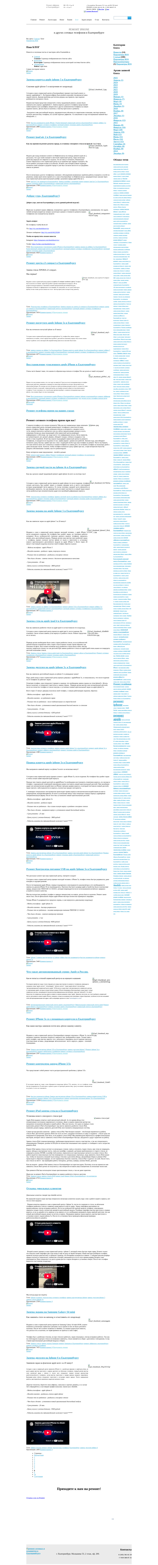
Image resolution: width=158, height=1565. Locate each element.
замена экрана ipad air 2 (124, 332)
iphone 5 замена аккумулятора (121, 812)
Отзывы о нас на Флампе (35, 1498)
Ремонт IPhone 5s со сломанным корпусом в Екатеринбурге (61, 1019)
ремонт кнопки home (120, 355)
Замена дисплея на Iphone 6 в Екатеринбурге (52, 1357)
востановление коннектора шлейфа (122, 582)
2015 (115, 123)
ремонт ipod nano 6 (123, 790)
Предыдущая (39, 1455)
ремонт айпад (116, 280)
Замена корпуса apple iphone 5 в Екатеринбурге (54, 79)
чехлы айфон (127, 230)
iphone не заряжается (126, 904)
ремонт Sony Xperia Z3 (119, 270)
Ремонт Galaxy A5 (124, 320)
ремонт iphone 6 (118, 240)
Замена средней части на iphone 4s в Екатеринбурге (56, 467)
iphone (115, 646)
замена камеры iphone (118, 767)
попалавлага (126, 216)
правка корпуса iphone (119, 171)
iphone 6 (128, 892)
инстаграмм (116, 821)
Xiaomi (69, 20)
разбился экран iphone (119, 523)
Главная (33, 20)
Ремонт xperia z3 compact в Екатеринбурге (51, 263)
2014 (115, 151)
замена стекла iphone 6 (119, 410)
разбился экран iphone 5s (119, 254)
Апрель (118, 80)
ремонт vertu (116, 866)
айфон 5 (122, 360)
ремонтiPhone (116, 339)
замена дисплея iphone (118, 500)
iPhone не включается (118, 398)
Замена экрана (120, 656)
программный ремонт (118, 686)
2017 (115, 113)
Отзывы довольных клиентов (43, 1188)
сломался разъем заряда (119, 199)
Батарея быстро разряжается (120, 594)
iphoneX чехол (123, 611)
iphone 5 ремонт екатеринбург (120, 251)
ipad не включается (124, 469)
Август (118, 141)
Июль (118, 139)
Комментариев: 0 (46, 127)
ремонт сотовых (125, 174)
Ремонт (42, 20)
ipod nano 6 (127, 337)
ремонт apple (118, 717)
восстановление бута (118, 514)
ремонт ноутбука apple (124, 864)
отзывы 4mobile (126, 762)
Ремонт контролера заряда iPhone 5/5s (48, 1063)
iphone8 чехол (127, 530)
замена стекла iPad (125, 535)
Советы (129, 696)
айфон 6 (126, 507)
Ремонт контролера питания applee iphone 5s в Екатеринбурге (122, 493)
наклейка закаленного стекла (120, 388)
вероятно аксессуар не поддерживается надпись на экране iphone (122, 186)
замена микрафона (119, 741)
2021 (115, 89)
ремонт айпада (125, 445)
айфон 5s (116, 469)
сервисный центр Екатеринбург (121, 285)
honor (125, 450)
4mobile (117, 885)
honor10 (120, 518)
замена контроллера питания (120, 166)
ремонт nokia (123, 429)
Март (117, 101)
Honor (62, 20)
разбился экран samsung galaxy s (121, 883)
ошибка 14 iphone (125, 268)
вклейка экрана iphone (123, 608)
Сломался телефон (122, 599)
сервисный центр (117, 613)
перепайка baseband (122, 750)
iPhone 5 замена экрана (125, 670)
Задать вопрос (87, 20)
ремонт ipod (116, 845)
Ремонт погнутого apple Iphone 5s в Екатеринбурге (55, 322)
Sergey (28, 73)
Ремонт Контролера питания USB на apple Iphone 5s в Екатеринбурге (66, 869)
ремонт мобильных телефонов (121, 249)
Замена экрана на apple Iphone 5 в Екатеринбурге (55, 511)
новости (115, 549)
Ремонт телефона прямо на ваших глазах (50, 410)
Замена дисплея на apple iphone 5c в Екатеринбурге (56, 667)
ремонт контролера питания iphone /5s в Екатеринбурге (121, 859)
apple (120, 823)
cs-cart (118, 173)
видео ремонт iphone (122, 405)
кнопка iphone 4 (117, 176)
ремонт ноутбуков (122, 237)
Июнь (117, 104)
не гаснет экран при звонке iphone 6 (122, 197)
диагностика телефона (119, 850)
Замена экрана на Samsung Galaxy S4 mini (50, 1312)
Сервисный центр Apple (119, 214)
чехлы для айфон (122, 282)
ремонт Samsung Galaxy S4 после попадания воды (122, 805)
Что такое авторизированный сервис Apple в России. (57, 971)
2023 (115, 85)
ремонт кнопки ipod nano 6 (120, 344)
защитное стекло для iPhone (120, 672)
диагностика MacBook (118, 509)
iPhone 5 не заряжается (123, 478)
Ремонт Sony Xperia (118, 871)
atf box (115, 353)
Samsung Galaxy (121, 708)
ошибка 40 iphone (121, 800)
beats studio (124, 693)
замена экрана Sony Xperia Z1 (123, 277)
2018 (115, 108)
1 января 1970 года (126, 351)
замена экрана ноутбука (119, 840)
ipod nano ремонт (120, 379)
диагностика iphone (118, 554)
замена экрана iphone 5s (119, 311)
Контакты (105, 20)
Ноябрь (118, 111)
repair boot (122, 828)
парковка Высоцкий (118, 230)
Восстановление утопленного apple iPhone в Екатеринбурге (61, 364)
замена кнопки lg (127, 448)
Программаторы (121, 62)
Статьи (116, 57)
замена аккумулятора (123, 294)
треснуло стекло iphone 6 (125, 774)
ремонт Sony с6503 (118, 448)
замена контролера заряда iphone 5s (122, 341)
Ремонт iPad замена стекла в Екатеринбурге (52, 1110)
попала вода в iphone (125, 681)
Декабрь (118, 106)
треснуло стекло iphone (119, 533)
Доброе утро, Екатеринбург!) (43, 195)
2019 (115, 94)
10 (35, 1474)
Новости (117, 52)
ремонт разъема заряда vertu (122, 601)
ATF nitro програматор (119, 287)
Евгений (29, 404)
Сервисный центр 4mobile (119, 847)
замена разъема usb (125, 228)
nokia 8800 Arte (122, 211)
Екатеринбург (117, 438)
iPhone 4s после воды (126, 339)
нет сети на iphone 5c (118, 585)
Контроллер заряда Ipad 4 (123, 396)
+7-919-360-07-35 (110, 7)
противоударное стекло (119, 471)
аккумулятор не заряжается (120, 551)
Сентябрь (119, 144)
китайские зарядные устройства (121, 233)
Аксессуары (52, 20)
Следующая (38, 1476)
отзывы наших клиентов (119, 793)
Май (117, 134)
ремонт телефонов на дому (122, 391)
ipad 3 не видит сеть (125, 845)
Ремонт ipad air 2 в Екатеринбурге (46, 137)
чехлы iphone (116, 393)
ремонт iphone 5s (117, 634)
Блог (77, 20)
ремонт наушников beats (119, 663)
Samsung (115, 296)
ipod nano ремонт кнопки (123, 386)
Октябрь (118, 146)
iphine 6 (124, 823)
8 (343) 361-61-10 (98, 7)
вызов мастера (127, 897)
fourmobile (116, 228)
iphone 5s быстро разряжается (120, 838)
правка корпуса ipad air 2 (119, 292)
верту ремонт (123, 615)
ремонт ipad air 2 (121, 802)
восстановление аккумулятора (120, 164)
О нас (97, 20)
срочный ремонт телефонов (120, 223)
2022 (115, 87)
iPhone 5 (115, 667)
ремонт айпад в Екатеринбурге (121, 764)
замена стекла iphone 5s (119, 814)
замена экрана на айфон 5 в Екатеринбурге (120, 316)
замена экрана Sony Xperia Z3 (120, 169)
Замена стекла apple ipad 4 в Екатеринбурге (51, 621)
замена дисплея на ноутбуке (120, 906)
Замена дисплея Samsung (125, 195)
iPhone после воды (117, 334)
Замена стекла (122, 353)
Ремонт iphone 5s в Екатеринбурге (121, 698)
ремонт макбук (126, 308)
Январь (118, 97)
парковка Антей (117, 365)
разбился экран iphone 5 (124, 712)
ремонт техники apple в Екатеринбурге (121, 528)
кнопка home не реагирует (123, 547)
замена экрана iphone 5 (119, 322)
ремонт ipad (126, 651)
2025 (115, 78)
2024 (115, 82)
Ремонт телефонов (122, 684)
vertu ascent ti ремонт (118, 450)
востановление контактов (119, 769)
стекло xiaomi (125, 176)
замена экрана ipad (118, 537)
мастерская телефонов (120, 819)
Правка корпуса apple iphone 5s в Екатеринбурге (54, 762)
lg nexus (120, 887)
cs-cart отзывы (120, 337)
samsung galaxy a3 (117, 178)
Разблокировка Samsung (119, 899)
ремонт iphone (118, 702)
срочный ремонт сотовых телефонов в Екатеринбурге (120, 639)
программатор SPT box (119, 622)
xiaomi (118, 625)
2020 (115, 92)
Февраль (118, 99)
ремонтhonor (119, 259)
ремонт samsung (127, 289)
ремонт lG (119, 459)
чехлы (123, 743)
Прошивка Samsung (118, 875)
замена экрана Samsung (124, 873)
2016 (115, 118)
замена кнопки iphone (121, 724)
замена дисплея (122, 549)
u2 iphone (115, 790)
